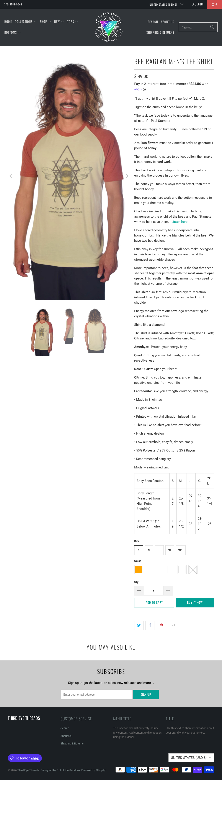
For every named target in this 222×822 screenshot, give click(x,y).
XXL (180, 550)
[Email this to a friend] (172, 625)
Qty (136, 582)
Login (200, 4)
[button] (26, 21)
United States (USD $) (164, 4)
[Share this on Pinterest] (161, 625)
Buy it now (195, 602)
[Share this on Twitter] (139, 625)
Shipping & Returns (72, 743)
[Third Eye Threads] (108, 27)
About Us (66, 736)
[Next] (126, 176)
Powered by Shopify (93, 770)
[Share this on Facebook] (150, 625)
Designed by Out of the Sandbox (60, 770)
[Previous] (11, 176)
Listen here (179, 222)
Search (64, 728)
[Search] (212, 27)
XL (169, 550)
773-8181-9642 (13, 4)
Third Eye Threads (28, 770)
